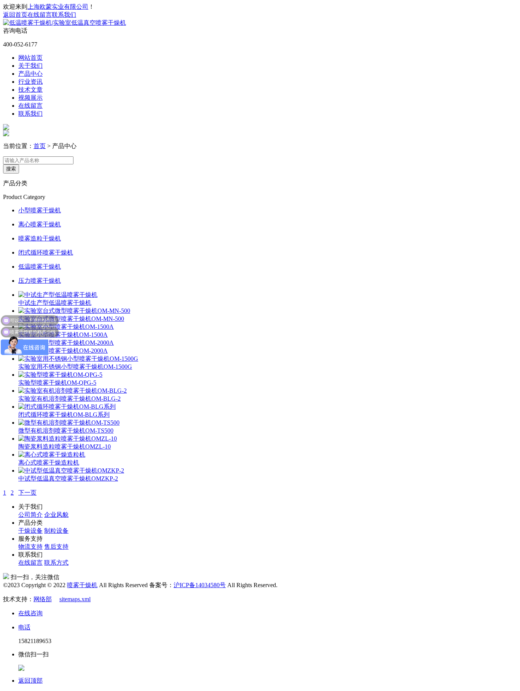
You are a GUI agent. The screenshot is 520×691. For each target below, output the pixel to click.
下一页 (27, 492)
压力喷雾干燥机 (39, 280)
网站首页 (30, 57)
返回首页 (15, 14)
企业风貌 (56, 514)
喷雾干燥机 (82, 585)
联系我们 (64, 14)
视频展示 (30, 97)
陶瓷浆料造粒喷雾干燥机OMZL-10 (64, 446)
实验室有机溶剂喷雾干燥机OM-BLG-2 (69, 398)
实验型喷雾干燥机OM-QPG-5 (57, 382)
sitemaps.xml (75, 599)
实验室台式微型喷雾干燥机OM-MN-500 (71, 318)
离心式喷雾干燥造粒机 (48, 462)
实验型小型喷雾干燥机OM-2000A (63, 350)
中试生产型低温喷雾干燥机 (54, 302)
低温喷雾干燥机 (39, 266)
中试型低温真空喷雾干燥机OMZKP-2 (68, 478)
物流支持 (30, 546)
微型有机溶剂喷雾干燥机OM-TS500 (65, 430)
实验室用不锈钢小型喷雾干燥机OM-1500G (75, 366)
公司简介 (30, 514)
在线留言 (39, 14)
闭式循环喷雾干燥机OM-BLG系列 (64, 414)
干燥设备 (30, 530)
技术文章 (30, 89)
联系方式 (56, 562)
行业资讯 (30, 81)
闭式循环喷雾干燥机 (45, 252)
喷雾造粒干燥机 (39, 238)
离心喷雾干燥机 (39, 224)
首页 (39, 146)
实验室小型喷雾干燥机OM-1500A (63, 334)
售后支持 (56, 546)
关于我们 (30, 65)
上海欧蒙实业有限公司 (57, 6)
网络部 (42, 599)
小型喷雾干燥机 (39, 210)
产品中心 (30, 73)
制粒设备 (56, 530)
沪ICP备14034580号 (200, 585)
